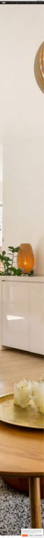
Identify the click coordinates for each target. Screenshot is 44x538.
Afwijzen (30, 535)
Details (8, 536)
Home (13, 2)
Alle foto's (22, 269)
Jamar (4, 3)
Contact (40, 2)
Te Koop (17, 2)
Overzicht (3, 536)
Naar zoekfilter (39, 0)
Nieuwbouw (27, 2)
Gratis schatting (34, 2)
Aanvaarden (25, 535)
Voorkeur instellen (38, 535)
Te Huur (22, 2)
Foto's (13, 536)
